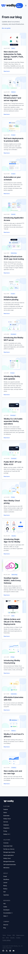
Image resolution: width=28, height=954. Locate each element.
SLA (3, 937)
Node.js (5, 888)
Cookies (18, 937)
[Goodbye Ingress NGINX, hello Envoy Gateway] (14, 565)
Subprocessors (20, 935)
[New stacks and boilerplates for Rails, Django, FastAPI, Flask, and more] (14, 39)
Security (12, 937)
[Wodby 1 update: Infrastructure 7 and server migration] (14, 83)
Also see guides (6, 28)
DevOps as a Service (8, 849)
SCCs (7, 937)
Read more (7, 71)
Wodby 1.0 (6, 834)
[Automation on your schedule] (14, 164)
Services (5, 821)
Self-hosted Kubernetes (9, 864)
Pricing (5, 831)
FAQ (4, 903)
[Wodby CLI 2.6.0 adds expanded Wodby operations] (14, 406)
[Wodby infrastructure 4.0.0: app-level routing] (14, 244)
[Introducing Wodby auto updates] (14, 363)
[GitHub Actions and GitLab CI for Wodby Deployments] (14, 606)
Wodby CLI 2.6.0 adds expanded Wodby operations (13, 421)
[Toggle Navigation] (26, 5)
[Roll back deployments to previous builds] (14, 126)
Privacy (9, 935)
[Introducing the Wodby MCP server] (14, 325)
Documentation (7, 913)
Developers (6, 909)
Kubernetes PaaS (7, 846)
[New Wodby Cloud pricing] (14, 488)
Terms (4, 935)
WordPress (6, 879)
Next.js (5, 885)
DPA (14, 935)
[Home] (8, 5)
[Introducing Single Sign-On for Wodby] (14, 526)
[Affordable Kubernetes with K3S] (14, 684)
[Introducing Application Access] (14, 205)
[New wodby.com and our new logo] (14, 758)
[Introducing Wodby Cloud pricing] (14, 648)
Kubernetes (6, 815)
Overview (5, 843)
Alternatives (6, 867)
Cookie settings (6, 940)
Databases (6, 825)
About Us (5, 924)
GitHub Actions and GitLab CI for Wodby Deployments (12, 621)
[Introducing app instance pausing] (14, 284)
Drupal (5, 876)
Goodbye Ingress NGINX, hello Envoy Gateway (12, 580)
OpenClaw (6, 895)
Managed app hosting (9, 852)
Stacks (5, 812)
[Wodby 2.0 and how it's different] (14, 721)
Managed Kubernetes (9, 861)
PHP (4, 891)
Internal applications (8, 855)
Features (5, 809)
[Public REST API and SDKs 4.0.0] (14, 449)
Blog (4, 927)
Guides (5, 906)
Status (5, 916)
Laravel (5, 882)
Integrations (6, 828)
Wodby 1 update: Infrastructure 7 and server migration (12, 97)
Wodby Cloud (6, 818)
